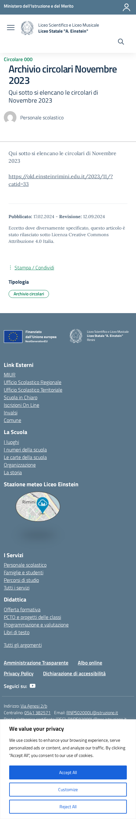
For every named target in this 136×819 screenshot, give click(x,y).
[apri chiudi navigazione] (11, 28)
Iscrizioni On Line (21, 405)
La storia (13, 472)
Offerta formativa (22, 609)
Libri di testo (16, 632)
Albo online (90, 662)
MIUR (9, 374)
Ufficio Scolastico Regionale (32, 382)
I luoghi (11, 442)
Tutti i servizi (16, 587)
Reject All (68, 806)
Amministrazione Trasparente (36, 662)
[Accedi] (126, 7)
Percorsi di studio (21, 580)
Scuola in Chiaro (20, 397)
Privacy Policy (19, 673)
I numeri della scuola (25, 449)
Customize (68, 789)
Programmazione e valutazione (36, 624)
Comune (12, 420)
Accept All (68, 772)
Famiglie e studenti (23, 572)
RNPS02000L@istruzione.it (92, 712)
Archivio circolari (29, 293)
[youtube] (32, 686)
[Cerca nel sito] (121, 42)
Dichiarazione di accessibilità (74, 673)
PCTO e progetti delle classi (32, 617)
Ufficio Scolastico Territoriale (33, 390)
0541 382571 (37, 712)
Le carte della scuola (25, 457)
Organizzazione (20, 465)
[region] (68, 769)
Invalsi (10, 412)
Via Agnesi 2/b (34, 705)
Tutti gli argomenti (23, 645)
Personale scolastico (25, 565)
